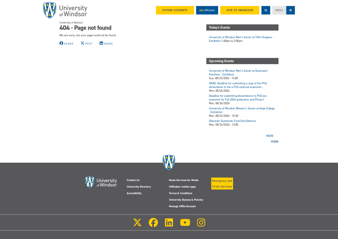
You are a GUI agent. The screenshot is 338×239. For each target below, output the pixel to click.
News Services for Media (184, 180)
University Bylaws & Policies (186, 200)
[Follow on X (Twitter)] (137, 225)
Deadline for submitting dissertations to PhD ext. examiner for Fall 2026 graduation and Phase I (238, 97)
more (270, 136)
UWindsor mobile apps (182, 186)
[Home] (65, 10)
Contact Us (133, 180)
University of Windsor (71, 22)
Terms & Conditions (180, 193)
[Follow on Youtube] (185, 225)
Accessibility (134, 193)
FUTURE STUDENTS (175, 10)
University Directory (139, 186)
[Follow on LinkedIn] (169, 225)
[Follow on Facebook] (153, 225)
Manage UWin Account (182, 206)
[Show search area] (265, 10)
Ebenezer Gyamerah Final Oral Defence (232, 121)
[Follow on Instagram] (201, 225)
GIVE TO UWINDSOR (240, 10)
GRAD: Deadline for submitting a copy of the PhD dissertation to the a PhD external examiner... (238, 85)
